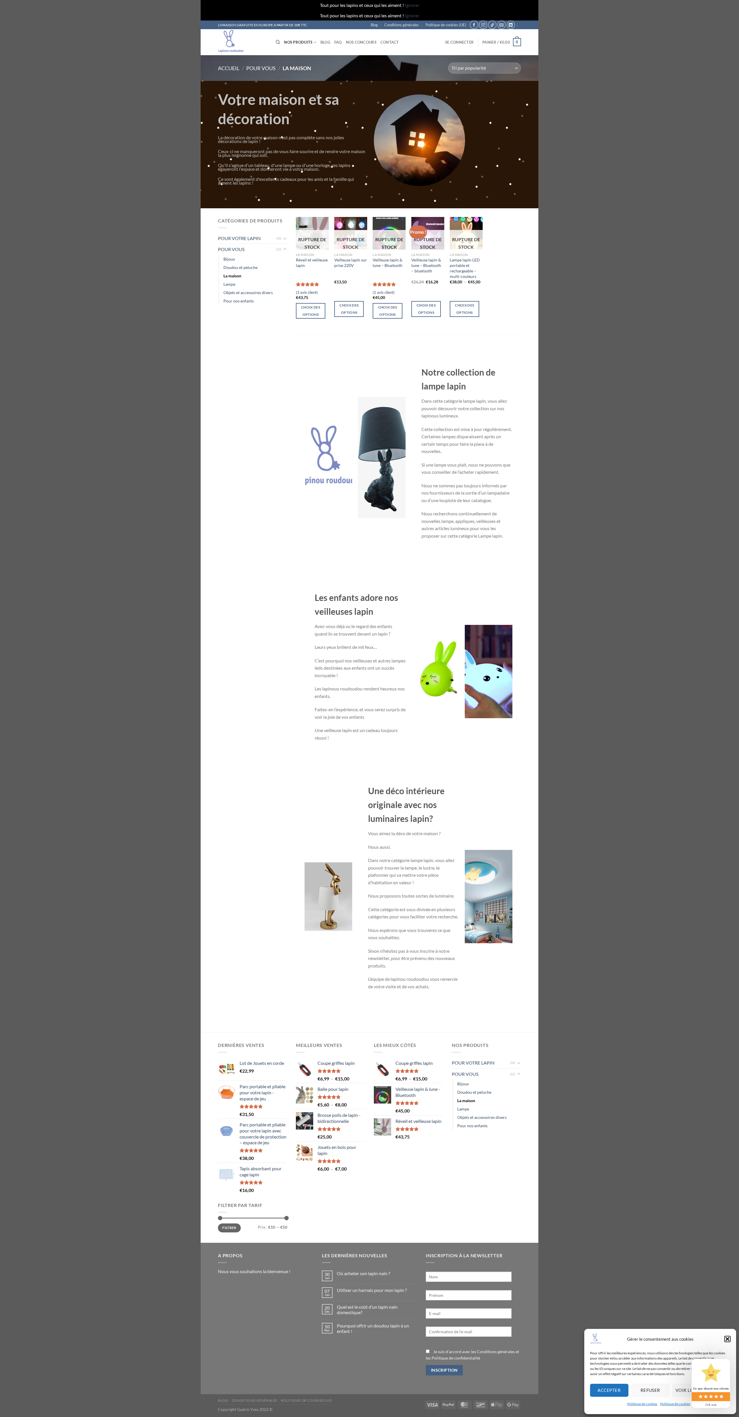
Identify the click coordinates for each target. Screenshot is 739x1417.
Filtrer (229, 1227)
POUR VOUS (261, 68)
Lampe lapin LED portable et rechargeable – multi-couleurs (465, 267)
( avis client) (307, 292)
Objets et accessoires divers (248, 292)
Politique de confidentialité (456, 1357)
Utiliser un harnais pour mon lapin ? (372, 1290)
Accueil (228, 68)
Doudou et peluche (240, 267)
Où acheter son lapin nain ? (363, 1273)
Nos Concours (361, 42)
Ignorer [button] (412, 5)
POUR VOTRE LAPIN (239, 238)
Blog (374, 25)
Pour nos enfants (238, 300)
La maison (232, 275)
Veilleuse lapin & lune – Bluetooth (387, 262)
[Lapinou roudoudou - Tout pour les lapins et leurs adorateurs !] (242, 42)
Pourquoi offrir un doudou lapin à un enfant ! (373, 1328)
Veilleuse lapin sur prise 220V (350, 262)
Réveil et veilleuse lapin (312, 262)
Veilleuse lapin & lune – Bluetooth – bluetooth (426, 265)
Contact (389, 42)
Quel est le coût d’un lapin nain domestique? (367, 1309)
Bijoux (229, 259)
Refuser (650, 1390)
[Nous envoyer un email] (501, 25)
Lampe (229, 284)
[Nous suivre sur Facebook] (474, 25)
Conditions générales (401, 25)
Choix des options (310, 310)
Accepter (609, 1390)
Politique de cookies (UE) (446, 25)
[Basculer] (285, 238)
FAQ (338, 42)
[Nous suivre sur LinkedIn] (511, 25)
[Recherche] (278, 42)
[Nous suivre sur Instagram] (483, 25)
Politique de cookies (642, 1404)
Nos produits (298, 42)
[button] (727, 1339)
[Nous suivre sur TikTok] (492, 25)
